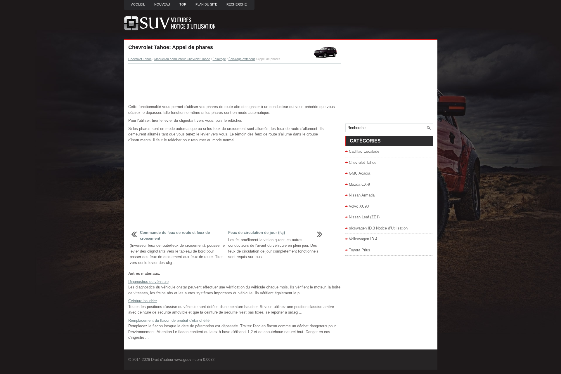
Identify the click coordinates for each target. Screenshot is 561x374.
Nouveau (162, 4)
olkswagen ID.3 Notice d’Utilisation (378, 228)
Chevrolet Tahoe (140, 59)
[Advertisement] (234, 84)
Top (182, 4)
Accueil (138, 4)
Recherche (236, 4)
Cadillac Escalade (364, 151)
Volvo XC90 (359, 206)
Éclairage (219, 59)
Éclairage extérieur (241, 59)
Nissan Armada (362, 195)
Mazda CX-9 (359, 184)
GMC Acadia (359, 173)
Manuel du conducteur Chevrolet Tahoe (182, 59)
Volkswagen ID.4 (363, 239)
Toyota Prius (359, 250)
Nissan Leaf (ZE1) (364, 217)
